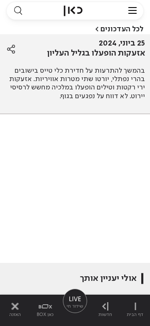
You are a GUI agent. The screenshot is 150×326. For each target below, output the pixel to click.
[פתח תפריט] (132, 11)
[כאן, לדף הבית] (73, 11)
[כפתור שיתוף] (11, 49)
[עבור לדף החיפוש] (18, 11)
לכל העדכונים (121, 29)
